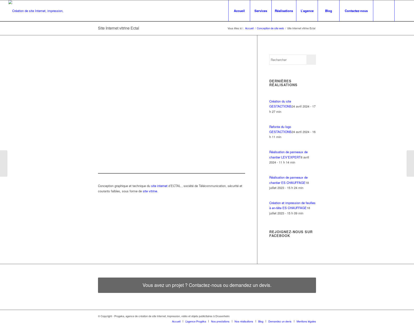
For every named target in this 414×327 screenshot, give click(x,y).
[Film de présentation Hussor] (410, 163)
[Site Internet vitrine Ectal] (155, 105)
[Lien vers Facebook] (402, 10)
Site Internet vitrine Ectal (118, 28)
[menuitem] (239, 10)
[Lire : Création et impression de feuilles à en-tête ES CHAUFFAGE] (273, 197)
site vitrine (150, 191)
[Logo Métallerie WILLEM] (3, 163)
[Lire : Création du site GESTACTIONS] (273, 96)
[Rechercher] (384, 10)
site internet (159, 185)
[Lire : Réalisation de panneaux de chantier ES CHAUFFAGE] (273, 172)
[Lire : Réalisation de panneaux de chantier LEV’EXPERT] (273, 147)
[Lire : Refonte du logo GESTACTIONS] (273, 121)
